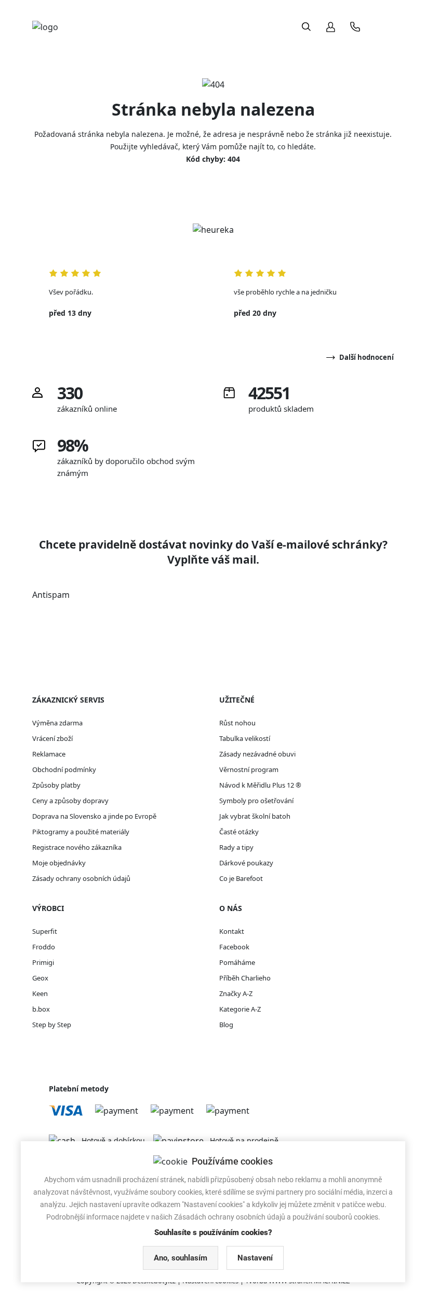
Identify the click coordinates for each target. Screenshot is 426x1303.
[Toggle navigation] (384, 27)
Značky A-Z (235, 993)
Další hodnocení (366, 357)
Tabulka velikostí (244, 738)
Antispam (51, 594)
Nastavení (255, 1258)
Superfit (44, 931)
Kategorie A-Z (240, 1009)
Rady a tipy (236, 847)
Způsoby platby (56, 785)
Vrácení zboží (52, 738)
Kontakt (231, 931)
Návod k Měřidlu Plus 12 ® (260, 785)
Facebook (234, 946)
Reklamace (48, 754)
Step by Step (51, 1024)
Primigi (43, 962)
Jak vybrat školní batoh (254, 816)
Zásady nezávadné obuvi (257, 754)
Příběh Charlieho (245, 978)
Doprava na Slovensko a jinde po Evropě (94, 816)
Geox (40, 978)
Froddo (43, 946)
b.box (41, 1009)
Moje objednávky (59, 862)
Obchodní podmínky (64, 769)
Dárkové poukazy (246, 862)
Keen (40, 993)
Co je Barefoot (241, 878)
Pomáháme (237, 962)
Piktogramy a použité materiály (80, 831)
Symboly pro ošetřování (256, 800)
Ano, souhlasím (180, 1258)
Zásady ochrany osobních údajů (81, 878)
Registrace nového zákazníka (77, 847)
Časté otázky (239, 831)
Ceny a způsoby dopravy (70, 800)
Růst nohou (237, 722)
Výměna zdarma (57, 722)
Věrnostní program (248, 769)
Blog (226, 1024)
